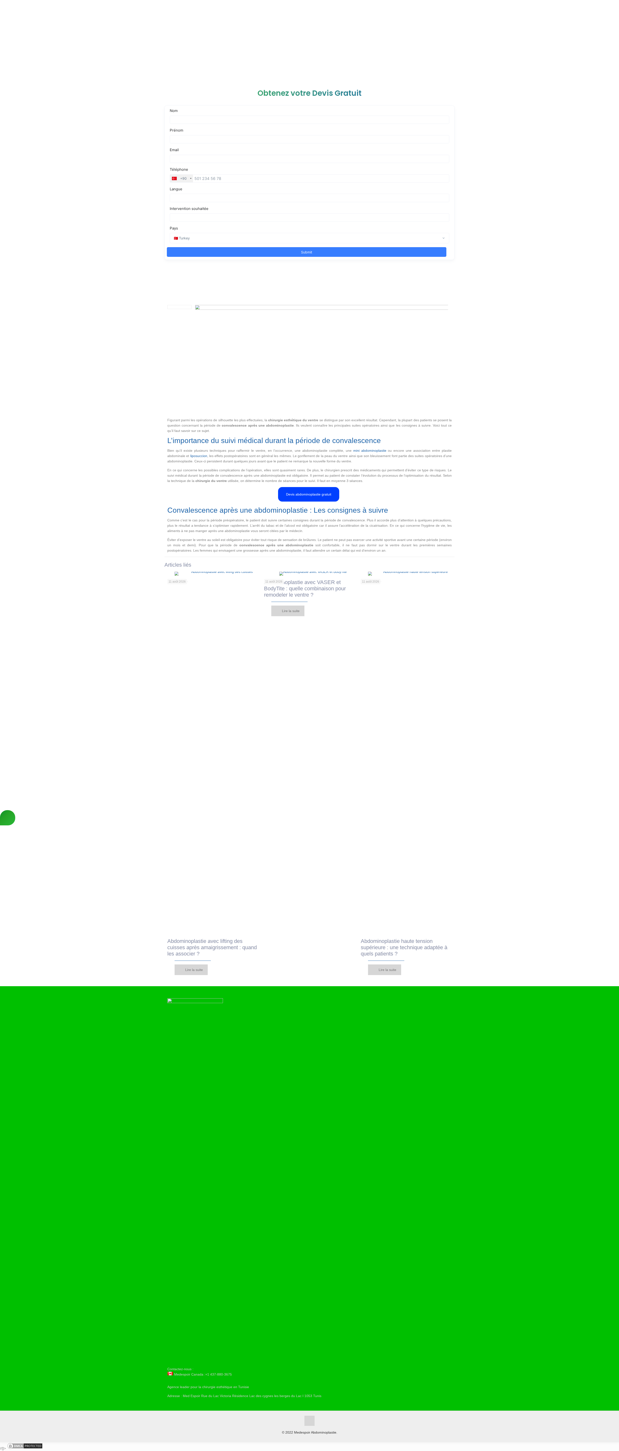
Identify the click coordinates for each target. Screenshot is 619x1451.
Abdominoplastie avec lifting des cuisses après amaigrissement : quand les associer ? (212, 947)
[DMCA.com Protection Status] (25, 1448)
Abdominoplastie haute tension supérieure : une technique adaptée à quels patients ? (404, 947)
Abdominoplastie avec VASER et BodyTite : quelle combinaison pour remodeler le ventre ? (305, 588)
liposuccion (198, 456)
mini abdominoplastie (369, 450)
